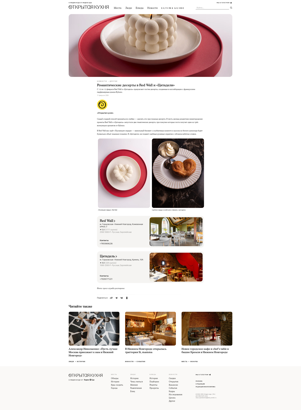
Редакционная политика (205, 387)
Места (117, 8)
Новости (152, 8)
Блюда (140, 8)
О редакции (200, 384)
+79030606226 (106, 244)
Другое (114, 81)
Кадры (172, 391)
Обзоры (194, 362)
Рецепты (153, 385)
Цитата (172, 398)
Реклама (199, 381)
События (141, 362)
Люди (128, 8)
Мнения (134, 385)
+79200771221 (106, 279)
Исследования (175, 394)
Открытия (173, 382)
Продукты (154, 388)
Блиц (132, 391)
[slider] (176, 231)
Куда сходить (117, 385)
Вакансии (173, 385)
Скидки (172, 378)
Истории (81, 362)
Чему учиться (136, 382)
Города (114, 388)
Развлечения (136, 388)
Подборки (154, 382)
